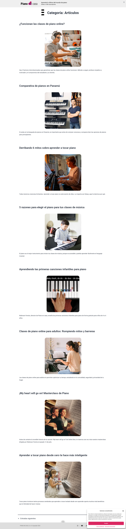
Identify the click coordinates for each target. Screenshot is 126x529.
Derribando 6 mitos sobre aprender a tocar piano (47, 147)
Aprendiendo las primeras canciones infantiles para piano (52, 269)
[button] (123, 511)
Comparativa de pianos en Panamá (39, 85)
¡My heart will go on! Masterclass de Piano (44, 393)
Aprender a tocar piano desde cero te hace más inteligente (53, 455)
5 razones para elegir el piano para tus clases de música (51, 207)
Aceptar (106, 523)
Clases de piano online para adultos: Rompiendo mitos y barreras (57, 331)
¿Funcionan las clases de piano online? (42, 23)
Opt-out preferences (100, 526)
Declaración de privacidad (110, 526)
